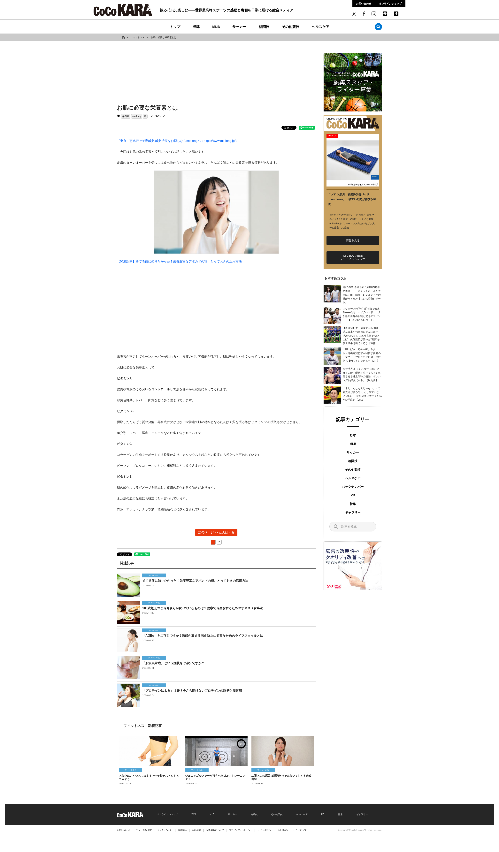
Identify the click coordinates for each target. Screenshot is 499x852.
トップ (175, 27)
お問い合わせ (363, 3)
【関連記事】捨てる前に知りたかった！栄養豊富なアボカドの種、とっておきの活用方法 (179, 261)
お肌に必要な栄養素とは (163, 37)
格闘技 (264, 27)
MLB (216, 27)
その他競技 (290, 27)
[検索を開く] (378, 26)
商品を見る (353, 240)
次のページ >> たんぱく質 (216, 532)
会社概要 (196, 830)
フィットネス (138, 37)
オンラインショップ (390, 3)
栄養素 (125, 116)
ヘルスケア (320, 27)
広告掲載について (215, 830)
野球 (196, 27)
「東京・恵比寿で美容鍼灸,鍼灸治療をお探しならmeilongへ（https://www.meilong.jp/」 (178, 140)
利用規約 (283, 830)
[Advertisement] (216, 73)
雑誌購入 (182, 830)
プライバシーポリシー (241, 830)
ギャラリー (353, 512)
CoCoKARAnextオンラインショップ (353, 257)
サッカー (239, 27)
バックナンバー (353, 486)
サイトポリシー (265, 830)
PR (353, 495)
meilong (136, 116)
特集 (353, 504)
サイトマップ (299, 830)
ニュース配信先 (144, 830)
